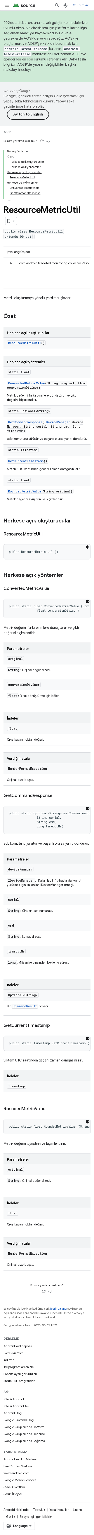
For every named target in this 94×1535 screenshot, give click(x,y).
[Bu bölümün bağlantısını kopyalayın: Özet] (20, 316)
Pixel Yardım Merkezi (17, 1466)
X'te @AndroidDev (16, 1406)
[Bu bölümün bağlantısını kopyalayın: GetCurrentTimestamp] (54, 1025)
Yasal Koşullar (59, 1510)
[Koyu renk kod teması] (87, 547)
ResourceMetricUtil (24, 343)
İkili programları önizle (18, 1367)
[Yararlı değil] (48, 141)
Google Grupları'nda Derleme (24, 1434)
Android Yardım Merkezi (20, 1459)
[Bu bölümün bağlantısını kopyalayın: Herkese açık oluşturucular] (75, 521)
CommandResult (25, 1006)
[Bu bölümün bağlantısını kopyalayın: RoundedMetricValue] (49, 1109)
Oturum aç (81, 5)
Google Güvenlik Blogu (19, 1420)
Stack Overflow (14, 1487)
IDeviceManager (57, 422)
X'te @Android (13, 1399)
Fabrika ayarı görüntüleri (20, 1374)
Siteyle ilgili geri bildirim (35, 1516)
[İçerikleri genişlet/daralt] (27, 151)
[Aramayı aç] (57, 5)
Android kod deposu (17, 1346)
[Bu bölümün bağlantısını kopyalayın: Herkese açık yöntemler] (67, 575)
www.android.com (16, 1473)
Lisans (77, 1510)
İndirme (8, 1360)
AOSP (7, 132)
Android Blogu (13, 1413)
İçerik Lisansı (58, 1309)
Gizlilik (10, 1516)
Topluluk (39, 1510)
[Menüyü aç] (7, 5)
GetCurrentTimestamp (26, 461)
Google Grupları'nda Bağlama (24, 1441)
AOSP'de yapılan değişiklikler (40, 64)
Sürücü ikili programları (19, 1381)
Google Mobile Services (19, 1480)
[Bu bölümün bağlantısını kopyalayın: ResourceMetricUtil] (46, 534)
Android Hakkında (16, 1510)
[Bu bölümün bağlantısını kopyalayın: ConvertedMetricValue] (53, 588)
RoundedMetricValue (24, 491)
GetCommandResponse (25, 422)
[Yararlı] (41, 141)
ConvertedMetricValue (26, 383)
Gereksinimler (13, 1353)
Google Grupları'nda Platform (23, 1427)
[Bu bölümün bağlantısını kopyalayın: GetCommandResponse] (56, 795)
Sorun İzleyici (12, 1494)
